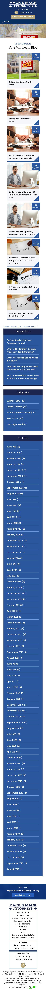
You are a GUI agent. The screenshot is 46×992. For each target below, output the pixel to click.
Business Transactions (22, 918)
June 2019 (12, 810)
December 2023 (15, 593)
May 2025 (12, 511)
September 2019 (15, 792)
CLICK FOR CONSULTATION (23, 17)
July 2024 (11, 564)
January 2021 (13, 699)
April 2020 (12, 751)
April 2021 (11, 681)
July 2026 (11, 446)
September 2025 (15, 487)
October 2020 (14, 716)
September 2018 (15, 863)
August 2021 (13, 658)
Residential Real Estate (23, 938)
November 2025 (15, 476)
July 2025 (11, 499)
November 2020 (15, 710)
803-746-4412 (24, 959)
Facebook (23, 965)
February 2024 (14, 581)
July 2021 (11, 663)
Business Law (23, 915)
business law (13, 400)
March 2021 (12, 687)
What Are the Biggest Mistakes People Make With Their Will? (22, 368)
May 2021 (11, 675)
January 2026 (13, 464)
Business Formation (23, 921)
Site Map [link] (38, 974)
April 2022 (12, 611)
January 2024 (14, 587)
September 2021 (15, 652)
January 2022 (13, 628)
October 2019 (13, 787)
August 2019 (13, 798)
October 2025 (14, 482)
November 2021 (14, 640)
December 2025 (15, 470)
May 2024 (12, 575)
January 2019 (13, 839)
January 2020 (13, 769)
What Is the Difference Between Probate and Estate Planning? (23, 377)
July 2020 (11, 734)
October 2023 (14, 605)
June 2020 (12, 740)
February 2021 (14, 693)
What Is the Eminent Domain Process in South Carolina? (21, 350)
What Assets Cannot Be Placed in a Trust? (22, 359)
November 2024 (15, 546)
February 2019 (14, 834)
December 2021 (14, 634)
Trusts (23, 929)
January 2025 (14, 534)
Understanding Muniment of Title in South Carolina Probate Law (23, 195)
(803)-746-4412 (25, 13)
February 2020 (14, 763)
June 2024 (12, 570)
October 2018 (13, 857)
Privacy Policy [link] (23, 976)
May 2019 (11, 816)
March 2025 (13, 523)
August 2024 (13, 558)
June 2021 (12, 669)
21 (24, 326)
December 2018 (14, 845)
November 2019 (14, 781)
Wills (23, 932)
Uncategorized (14, 424)
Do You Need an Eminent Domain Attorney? (19, 341)
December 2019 (14, 775)
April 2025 (12, 517)
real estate (12, 418)
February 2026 (14, 458)
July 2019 (11, 804)
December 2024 (15, 540)
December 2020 (15, 704)
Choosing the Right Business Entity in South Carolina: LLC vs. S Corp (22, 261)
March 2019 (12, 828)
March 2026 (13, 452)
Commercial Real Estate (23, 935)
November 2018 (14, 851)
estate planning (14, 406)
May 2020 (11, 746)
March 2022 (13, 616)
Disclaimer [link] (27, 974)
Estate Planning (23, 924)
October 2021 (13, 646)
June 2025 (12, 505)
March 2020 (13, 757)
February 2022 (14, 622)
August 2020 (13, 728)
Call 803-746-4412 (23, 895)
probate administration (18, 412)
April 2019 (11, 822)
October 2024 (14, 552)
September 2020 (15, 722)
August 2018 (13, 869)
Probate (23, 926)
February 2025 (14, 528)
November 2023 (15, 599)
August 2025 (13, 493)
